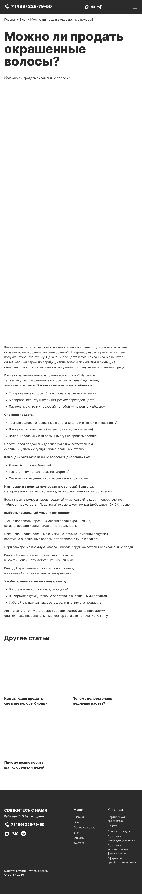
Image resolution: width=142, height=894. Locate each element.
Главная (10, 19)
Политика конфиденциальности (122, 838)
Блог (23, 19)
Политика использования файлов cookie (118, 849)
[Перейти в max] (86, 7)
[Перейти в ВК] (93, 7)
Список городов (119, 831)
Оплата (112, 826)
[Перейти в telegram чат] (99, 7)
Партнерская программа (116, 819)
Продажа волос (84, 827)
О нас (77, 822)
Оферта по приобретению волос (122, 860)
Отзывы (79, 838)
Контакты (80, 843)
